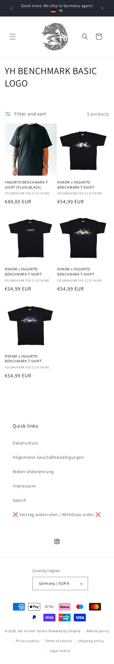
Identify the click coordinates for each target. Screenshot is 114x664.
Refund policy (98, 631)
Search (20, 500)
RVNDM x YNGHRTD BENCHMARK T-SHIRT (75, 185)
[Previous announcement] (12, 8)
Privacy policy (27, 641)
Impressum (24, 486)
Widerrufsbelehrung (33, 471)
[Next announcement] (102, 8)
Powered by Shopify (64, 631)
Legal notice (60, 650)
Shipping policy (91, 641)
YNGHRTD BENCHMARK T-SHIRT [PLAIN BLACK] (27, 185)
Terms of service (58, 641)
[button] (13, 37)
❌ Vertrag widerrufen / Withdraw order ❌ (57, 514)
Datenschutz (26, 443)
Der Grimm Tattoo (33, 631)
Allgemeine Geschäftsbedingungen (48, 457)
